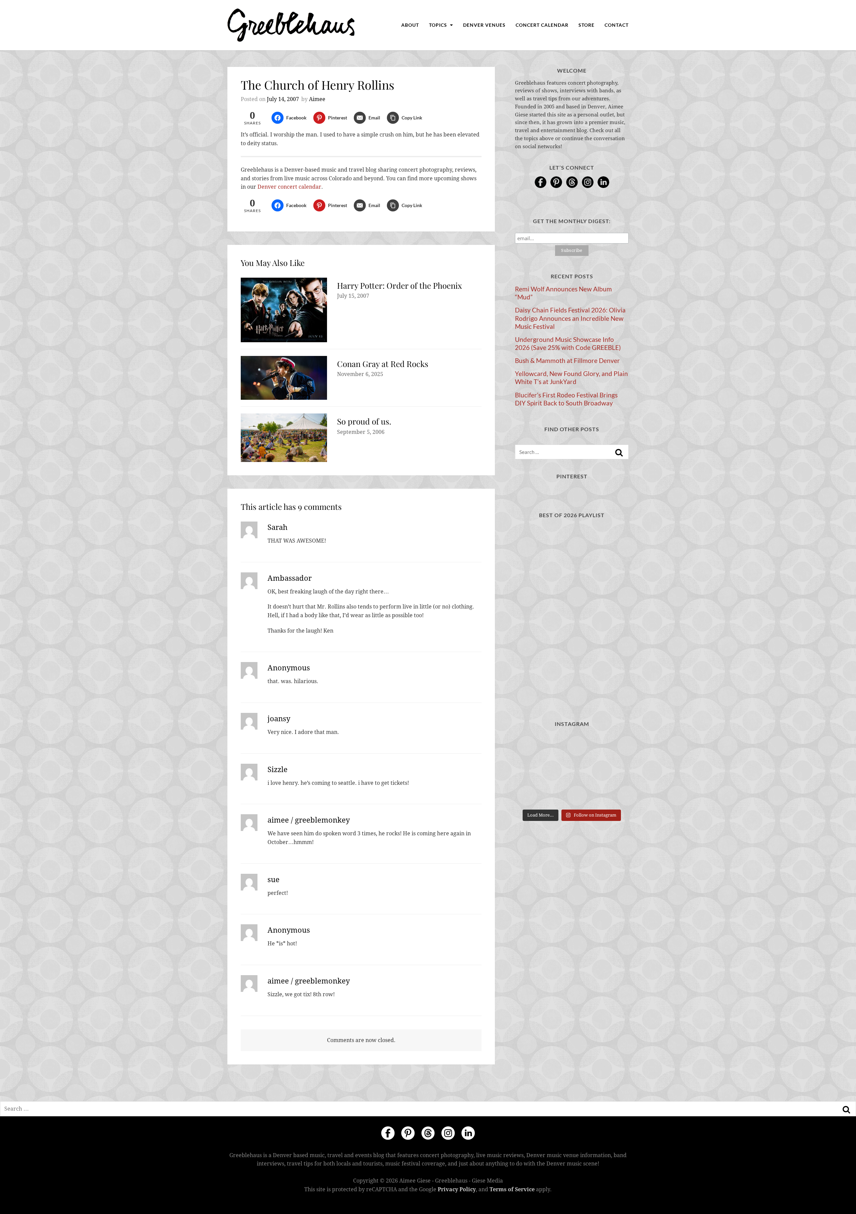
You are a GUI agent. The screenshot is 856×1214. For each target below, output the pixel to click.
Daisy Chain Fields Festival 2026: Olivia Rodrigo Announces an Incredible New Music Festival (570, 318)
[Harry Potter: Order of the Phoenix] (284, 310)
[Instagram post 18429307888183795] (532, 746)
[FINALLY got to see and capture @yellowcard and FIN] (611, 794)
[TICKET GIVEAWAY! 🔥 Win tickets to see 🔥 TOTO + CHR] (532, 770)
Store (586, 25)
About (410, 25)
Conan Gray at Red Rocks (382, 363)
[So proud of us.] (284, 437)
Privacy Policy (457, 1189)
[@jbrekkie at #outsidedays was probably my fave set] (571, 770)
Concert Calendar (542, 25)
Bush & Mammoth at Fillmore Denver (567, 360)
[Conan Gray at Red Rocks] (284, 378)
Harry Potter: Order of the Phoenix (399, 285)
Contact (617, 25)
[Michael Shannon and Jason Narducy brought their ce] (611, 770)
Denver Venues (484, 25)
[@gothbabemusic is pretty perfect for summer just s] (611, 746)
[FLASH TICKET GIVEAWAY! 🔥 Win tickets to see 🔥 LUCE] (532, 794)
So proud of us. (364, 421)
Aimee (317, 99)
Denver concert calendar (289, 187)
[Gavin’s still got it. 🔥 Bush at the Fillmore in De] (571, 794)
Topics (438, 25)
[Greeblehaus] (291, 25)
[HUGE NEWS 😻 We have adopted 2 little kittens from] (571, 746)
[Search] (619, 452)
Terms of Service (512, 1189)
